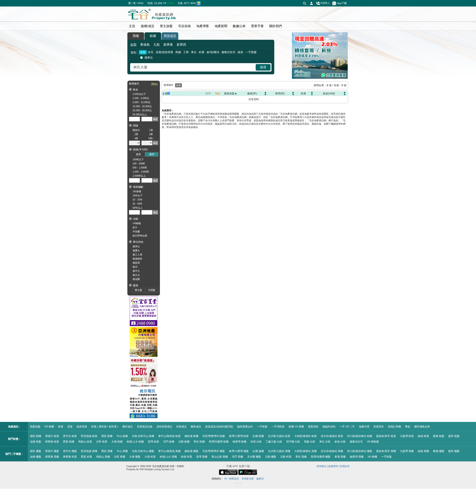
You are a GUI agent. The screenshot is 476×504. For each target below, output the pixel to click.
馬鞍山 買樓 (103, 456)
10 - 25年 (137, 199)
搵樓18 (260, 478)
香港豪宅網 (248, 478)
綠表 (240, 52)
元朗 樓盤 (270, 456)
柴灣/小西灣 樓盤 (239, 451)
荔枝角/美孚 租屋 (386, 436)
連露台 (136, 250)
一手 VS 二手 (347, 426)
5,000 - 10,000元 (141, 102)
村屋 (201, 52)
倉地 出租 (340, 441)
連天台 (136, 275)
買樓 (136, 36)
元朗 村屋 (285, 456)
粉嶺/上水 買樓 (168, 456)
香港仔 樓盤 (52, 451)
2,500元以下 (139, 94)
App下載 (342, 2)
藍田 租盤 (453, 436)
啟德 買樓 (423, 451)
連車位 (148, 57)
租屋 (60, 426)
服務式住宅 (228, 52)
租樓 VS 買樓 (296, 426)
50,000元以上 (140, 114)
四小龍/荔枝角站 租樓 (359, 436)
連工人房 (137, 254)
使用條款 (321, 466)
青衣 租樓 (199, 441)
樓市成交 (127, 426)
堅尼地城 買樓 (89, 451)
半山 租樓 (122, 436)
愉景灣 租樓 (239, 441)
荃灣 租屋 (153, 441)
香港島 (145, 44)
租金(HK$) (329, 93)
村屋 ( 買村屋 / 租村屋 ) (104, 426)
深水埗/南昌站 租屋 (332, 436)
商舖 (178, 52)
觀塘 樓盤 (438, 451)
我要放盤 (35, 426)
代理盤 (151, 290)
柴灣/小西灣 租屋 (239, 436)
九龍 (156, 44)
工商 (186, 52)
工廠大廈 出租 (274, 441)
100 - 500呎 (139, 163)
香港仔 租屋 (52, 436)
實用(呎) (280, 93)
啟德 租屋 (423, 436)
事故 (407, 426)
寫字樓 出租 (293, 441)
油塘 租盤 (35, 441)
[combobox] (193, 67)
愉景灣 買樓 (357, 456)
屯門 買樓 (237, 456)
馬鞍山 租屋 (85, 441)
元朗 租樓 (183, 441)
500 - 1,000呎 (140, 167)
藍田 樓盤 (453, 451)
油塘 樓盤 (35, 456)
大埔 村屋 (150, 456)
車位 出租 (324, 441)
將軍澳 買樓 (52, 456)
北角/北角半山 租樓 (143, 436)
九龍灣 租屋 (407, 436)
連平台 (136, 271)
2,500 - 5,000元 (141, 98)
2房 (136, 134)
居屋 (70, 426)
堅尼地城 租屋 (89, 436)
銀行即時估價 (140, 235)
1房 (151, 130)
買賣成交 (170, 36)
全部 (133, 44)
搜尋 (263, 67)
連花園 (136, 279)
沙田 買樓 (119, 456)
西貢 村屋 (86, 456)
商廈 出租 (309, 441)
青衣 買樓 (301, 456)
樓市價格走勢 (422, 426)
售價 (303, 93)
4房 (136, 138)
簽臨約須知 (328, 426)
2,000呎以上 (139, 175)
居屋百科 (378, 426)
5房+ (151, 138)
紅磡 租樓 (258, 436)
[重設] (154, 84)
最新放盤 (229, 93)
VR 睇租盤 (373, 441)
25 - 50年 (137, 203)
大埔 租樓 (117, 441)
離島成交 (196, 426)
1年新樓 (137, 191)
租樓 (153, 36)
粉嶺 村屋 (186, 456)
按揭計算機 (394, 426)
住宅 (150, 52)
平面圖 (136, 231)
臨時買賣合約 (245, 426)
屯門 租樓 (168, 441)
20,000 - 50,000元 (142, 110)
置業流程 (313, 426)
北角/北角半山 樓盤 (143, 451)
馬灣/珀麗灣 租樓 (219, 441)
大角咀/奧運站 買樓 (305, 451)
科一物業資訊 (231, 478)
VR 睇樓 (49, 426)
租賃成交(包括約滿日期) (219, 426)
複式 (135, 266)
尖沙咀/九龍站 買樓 (279, 451)
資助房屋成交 (164, 426)
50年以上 (137, 207)
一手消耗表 (277, 426)
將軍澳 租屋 (52, 441)
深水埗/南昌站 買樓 (332, 451)
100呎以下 (138, 159)
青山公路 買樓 (219, 456)
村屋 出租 (256, 441)
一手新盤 (251, 52)
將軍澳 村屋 (70, 456)
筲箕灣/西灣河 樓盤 (213, 451)
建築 (138, 154)
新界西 (181, 44)
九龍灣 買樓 (407, 451)
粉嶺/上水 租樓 (135, 441)
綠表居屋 (82, 426)
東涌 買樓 (340, 456)
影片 (135, 227)
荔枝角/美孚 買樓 (386, 451)
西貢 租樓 (68, 441)
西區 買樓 (106, 451)
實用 (151, 154)
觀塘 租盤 (438, 436)
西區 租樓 (106, 436)
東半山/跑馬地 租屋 (169, 436)
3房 (151, 134)
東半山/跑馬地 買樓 (169, 451)
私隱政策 (345, 466)
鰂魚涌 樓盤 (191, 451)
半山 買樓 (122, 451)
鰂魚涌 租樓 (191, 436)
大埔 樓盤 (134, 456)
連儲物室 (137, 258)
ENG (141, 3)
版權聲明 (333, 466)
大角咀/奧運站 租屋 (305, 436)
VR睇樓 (137, 223)
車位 (194, 52)
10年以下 (137, 195)
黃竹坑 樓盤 (70, 451)
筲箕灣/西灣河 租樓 (213, 436)
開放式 (136, 130)
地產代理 (364, 426)
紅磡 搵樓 (258, 451)
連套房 (136, 262)
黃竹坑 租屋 (70, 436)
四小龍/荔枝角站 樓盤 (359, 451)
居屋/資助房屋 (164, 52)
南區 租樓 (35, 436)
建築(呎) (252, 93)
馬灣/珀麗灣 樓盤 (320, 456)
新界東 (168, 44)
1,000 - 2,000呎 (141, 171)
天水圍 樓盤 (254, 456)
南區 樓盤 (35, 451)
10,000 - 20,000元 (142, 106)
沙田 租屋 (101, 441)
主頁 (132, 26)
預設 (217, 93)
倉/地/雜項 (213, 52)
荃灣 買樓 (201, 456)
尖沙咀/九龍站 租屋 (279, 436)
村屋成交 (181, 426)
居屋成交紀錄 (144, 426)
